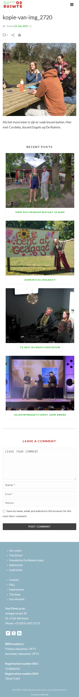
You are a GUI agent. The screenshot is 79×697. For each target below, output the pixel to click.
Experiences (16, 589)
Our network (16, 599)
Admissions (16, 565)
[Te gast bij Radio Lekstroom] (40, 315)
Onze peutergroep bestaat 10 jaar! (40, 212)
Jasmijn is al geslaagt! (40, 279)
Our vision (15, 550)
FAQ (12, 584)
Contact (14, 579)
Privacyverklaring (39, 694)
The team (14, 594)
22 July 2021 (21, 26)
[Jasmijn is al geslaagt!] (40, 248)
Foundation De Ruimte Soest (26, 560)
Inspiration (15, 570)
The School (16, 555)
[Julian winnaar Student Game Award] (40, 383)
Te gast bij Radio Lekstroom (40, 347)
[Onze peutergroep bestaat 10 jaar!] (40, 180)
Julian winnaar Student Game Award (40, 414)
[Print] (21, 34)
